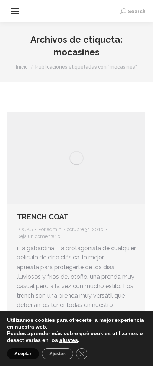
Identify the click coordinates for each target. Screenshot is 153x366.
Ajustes (57, 353)
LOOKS (25, 229)
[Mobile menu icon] (14, 11)
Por (49, 229)
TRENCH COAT (43, 216)
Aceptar (23, 353)
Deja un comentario (38, 236)
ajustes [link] (68, 340)
